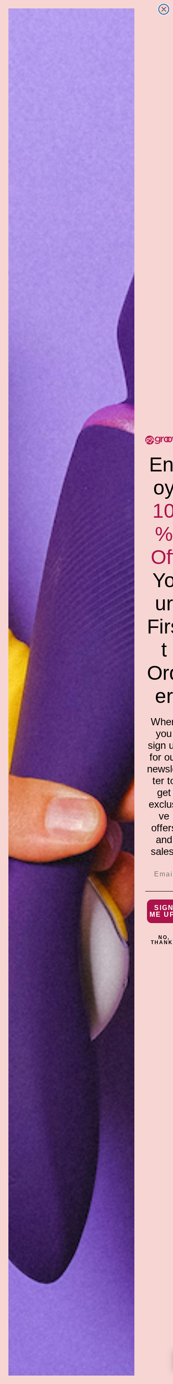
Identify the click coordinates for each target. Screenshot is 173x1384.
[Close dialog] (164, 9)
